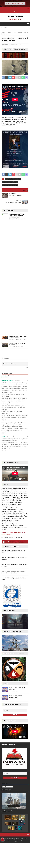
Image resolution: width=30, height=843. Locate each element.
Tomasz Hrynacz (12, 499)
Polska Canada (14, 44)
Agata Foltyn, (17, 493)
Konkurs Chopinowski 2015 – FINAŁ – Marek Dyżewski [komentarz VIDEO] (17, 215)
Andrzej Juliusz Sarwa (13, 513)
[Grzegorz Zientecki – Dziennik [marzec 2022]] (15, 817)
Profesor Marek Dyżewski (10, 182)
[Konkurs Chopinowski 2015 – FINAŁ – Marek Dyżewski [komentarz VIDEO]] (5, 273)
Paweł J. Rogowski (13, 511)
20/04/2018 (5, 44)
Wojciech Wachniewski (12, 522)
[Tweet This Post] (6, 77)
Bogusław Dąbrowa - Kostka (15, 492)
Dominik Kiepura (11, 500)
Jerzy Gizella (24, 495)
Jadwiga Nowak (12, 506)
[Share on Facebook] (3, 77)
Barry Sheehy (23, 513)
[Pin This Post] (13, 77)
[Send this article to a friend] (16, 77)
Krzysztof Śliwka (19, 516)
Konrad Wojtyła (14, 525)
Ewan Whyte (11, 524)
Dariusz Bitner (9, 490)
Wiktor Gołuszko (6, 497)
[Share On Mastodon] (26, 77)
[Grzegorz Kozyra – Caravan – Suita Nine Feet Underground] (18, 828)
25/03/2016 (12, 339)
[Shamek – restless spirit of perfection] (5, 689)
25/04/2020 (12, 346)
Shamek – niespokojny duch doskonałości (17, 696)
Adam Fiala (10, 493)
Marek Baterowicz (19, 488)
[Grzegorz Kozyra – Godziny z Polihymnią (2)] (22, 822)
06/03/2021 (12, 699)
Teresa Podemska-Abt (13, 509)
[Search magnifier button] (29, 27)
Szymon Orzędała (11, 507)
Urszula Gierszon (16, 495)
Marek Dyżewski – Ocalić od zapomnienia (17, 344)
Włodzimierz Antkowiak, (8, 488)
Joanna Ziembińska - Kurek (15, 527)
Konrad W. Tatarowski (16, 518)
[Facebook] (15, 11)
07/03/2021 (12, 691)
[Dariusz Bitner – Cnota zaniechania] (15, 823)
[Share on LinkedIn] (10, 77)
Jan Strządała (20, 515)
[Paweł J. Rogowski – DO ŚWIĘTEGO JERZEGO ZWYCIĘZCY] (11, 828)
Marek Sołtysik (12, 515)
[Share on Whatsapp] (23, 77)
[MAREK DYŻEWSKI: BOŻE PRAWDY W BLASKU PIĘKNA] (5, 337)
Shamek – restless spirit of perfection (17, 688)
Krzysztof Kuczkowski (11, 502)
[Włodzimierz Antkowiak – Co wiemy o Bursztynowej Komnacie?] (22, 817)
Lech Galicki (24, 493)
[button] (28, 8)
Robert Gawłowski (6, 495)
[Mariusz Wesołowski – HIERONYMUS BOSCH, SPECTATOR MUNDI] (8, 823)
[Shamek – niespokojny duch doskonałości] (5, 697)
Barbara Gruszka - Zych (17, 497)
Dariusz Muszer (12, 504)
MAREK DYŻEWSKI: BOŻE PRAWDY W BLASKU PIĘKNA (18, 337)
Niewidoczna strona (12, 463)
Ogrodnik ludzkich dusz (12, 179)
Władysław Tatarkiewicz (10, 185)
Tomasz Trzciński (12, 520)
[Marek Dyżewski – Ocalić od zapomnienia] (5, 345)
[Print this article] (20, 77)
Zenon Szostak (10, 516)
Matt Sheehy (5, 515)
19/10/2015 (12, 218)
